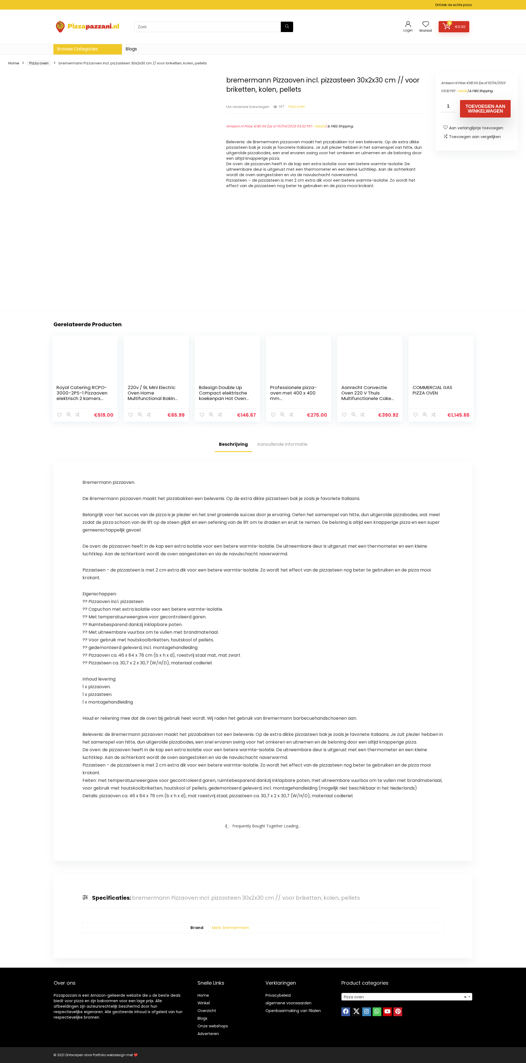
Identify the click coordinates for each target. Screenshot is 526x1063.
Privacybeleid (278, 995)
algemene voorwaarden (288, 1003)
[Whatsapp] (377, 1011)
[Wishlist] (425, 24)
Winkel (204, 1003)
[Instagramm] (366, 1011)
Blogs (131, 49)
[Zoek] (287, 27)
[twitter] (356, 1011)
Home (13, 63)
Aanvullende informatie (282, 444)
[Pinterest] (397, 1011)
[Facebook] (345, 1011)
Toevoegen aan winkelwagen (485, 109)
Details (320, 126)
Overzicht (207, 1010)
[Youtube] (387, 1011)
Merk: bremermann (230, 927)
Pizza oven (38, 63)
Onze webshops (213, 1026)
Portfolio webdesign (109, 1055)
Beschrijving (233, 444)
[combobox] (406, 997)
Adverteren (208, 1033)
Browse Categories (77, 49)
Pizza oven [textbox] (405, 997)
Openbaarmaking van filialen (293, 1010)
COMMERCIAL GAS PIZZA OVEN (432, 390)
